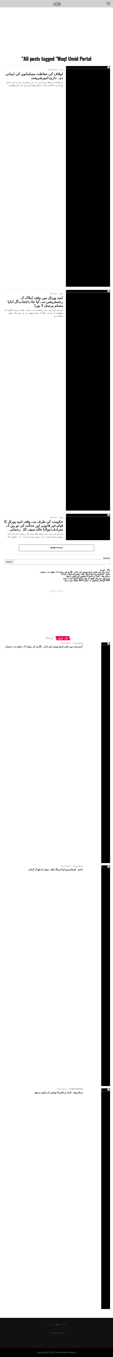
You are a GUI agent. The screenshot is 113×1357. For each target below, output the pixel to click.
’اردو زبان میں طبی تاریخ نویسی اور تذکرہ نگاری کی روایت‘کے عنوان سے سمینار (75, 572)
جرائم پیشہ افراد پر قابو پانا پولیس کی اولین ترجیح (88, 576)
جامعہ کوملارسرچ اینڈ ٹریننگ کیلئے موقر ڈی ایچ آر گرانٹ (85, 574)
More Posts (56, 548)
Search (106, 558)
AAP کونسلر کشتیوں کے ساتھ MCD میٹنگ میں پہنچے (87, 580)
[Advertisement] (56, 32)
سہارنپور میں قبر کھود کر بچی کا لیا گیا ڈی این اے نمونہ (86, 578)
